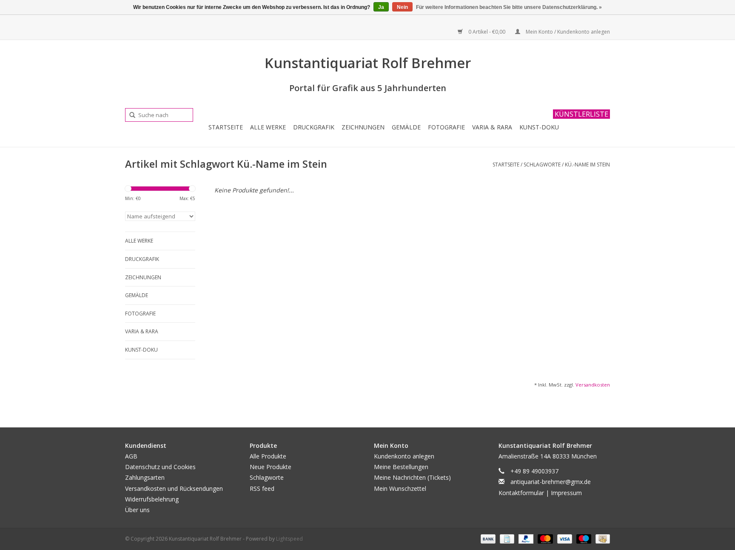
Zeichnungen (363, 127)
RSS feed (262, 488)
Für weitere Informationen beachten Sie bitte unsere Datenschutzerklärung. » (509, 7)
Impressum (566, 493)
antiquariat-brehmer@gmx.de (550, 482)
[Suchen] (129, 115)
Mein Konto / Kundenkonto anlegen (567, 31)
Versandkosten (592, 384)
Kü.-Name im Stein (587, 164)
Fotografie (446, 127)
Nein (402, 7)
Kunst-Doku (539, 127)
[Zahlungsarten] (487, 538)
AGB (131, 456)
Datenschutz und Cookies (160, 467)
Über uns (137, 510)
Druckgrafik (313, 127)
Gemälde (406, 127)
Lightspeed (289, 538)
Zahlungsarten (145, 477)
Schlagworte (542, 164)
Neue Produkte (270, 467)
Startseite (225, 127)
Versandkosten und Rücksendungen (174, 488)
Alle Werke (268, 127)
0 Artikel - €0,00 (487, 31)
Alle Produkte (268, 456)
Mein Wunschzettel (400, 488)
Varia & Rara (492, 127)
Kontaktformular (521, 493)
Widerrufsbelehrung (152, 499)
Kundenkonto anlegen (404, 456)
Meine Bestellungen (401, 467)
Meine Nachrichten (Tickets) (412, 477)
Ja (381, 7)
